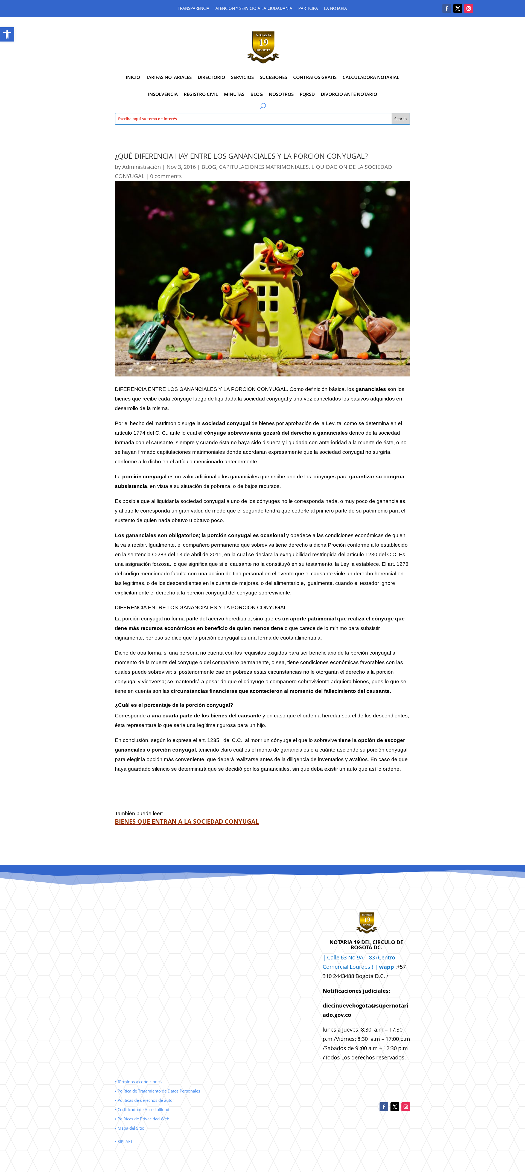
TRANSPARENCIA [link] (193, 8)
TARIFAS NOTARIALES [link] (169, 77)
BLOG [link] (256, 94)
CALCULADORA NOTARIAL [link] (371, 77)
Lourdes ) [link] (372, 966)
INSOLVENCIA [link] (163, 94)
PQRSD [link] (307, 94)
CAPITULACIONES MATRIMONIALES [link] (264, 166)
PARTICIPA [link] (308, 8)
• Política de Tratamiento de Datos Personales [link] (157, 1091)
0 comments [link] (166, 176)
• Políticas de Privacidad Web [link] (142, 1118)
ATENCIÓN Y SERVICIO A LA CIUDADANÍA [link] (253, 8)
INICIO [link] (133, 77)
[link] (7, 34)
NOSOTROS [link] (281, 94)
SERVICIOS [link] (242, 77)
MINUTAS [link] (234, 94)
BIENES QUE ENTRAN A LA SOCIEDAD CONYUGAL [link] (187, 821)
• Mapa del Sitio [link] (130, 1128)
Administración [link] (141, 166)
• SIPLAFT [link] (124, 1141)
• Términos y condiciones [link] (138, 1081)
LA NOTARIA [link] (335, 8)
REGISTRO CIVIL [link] (201, 94)
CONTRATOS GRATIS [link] (315, 77)
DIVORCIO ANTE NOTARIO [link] (349, 94)
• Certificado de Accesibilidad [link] (142, 1109)
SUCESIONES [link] (273, 77)
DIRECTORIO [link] (211, 77)
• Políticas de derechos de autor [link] (144, 1100)
